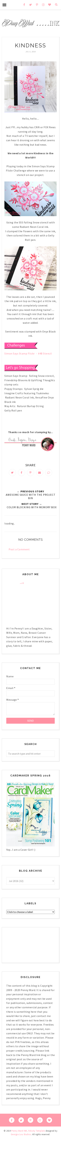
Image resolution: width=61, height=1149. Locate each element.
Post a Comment (19, 549)
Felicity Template (36, 1130)
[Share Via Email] (39, 472)
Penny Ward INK (19, 1130)
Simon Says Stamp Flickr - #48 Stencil (28, 353)
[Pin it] (30, 472)
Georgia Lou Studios (21, 1134)
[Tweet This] (12, 472)
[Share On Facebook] (21, 472)
